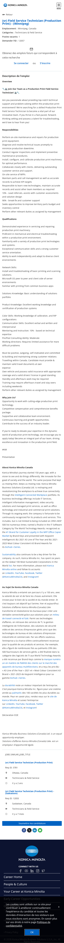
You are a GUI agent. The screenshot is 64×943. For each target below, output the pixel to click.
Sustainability (9, 554)
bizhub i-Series (12, 547)
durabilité (10, 685)
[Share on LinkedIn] (34, 830)
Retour (9, 14)
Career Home (13, 877)
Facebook (29, 573)
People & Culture (15, 884)
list (10, 565)
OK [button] (32, 932)
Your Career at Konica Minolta (24, 891)
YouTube (19, 573)
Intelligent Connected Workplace (31, 495)
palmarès (17, 692)
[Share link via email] (40, 830)
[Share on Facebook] (24, 830)
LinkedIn (9, 573)
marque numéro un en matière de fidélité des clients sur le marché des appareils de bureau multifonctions (31, 663)
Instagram (33, 576)
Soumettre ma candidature (32, 823)
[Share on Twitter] (29, 830)
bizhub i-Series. (18, 677)
